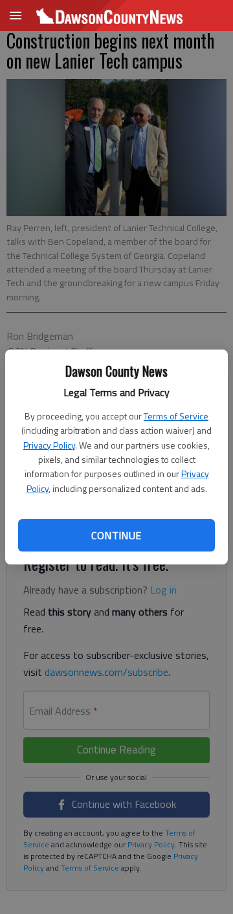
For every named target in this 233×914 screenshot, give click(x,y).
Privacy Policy (49, 445)
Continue (116, 535)
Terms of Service (176, 416)
